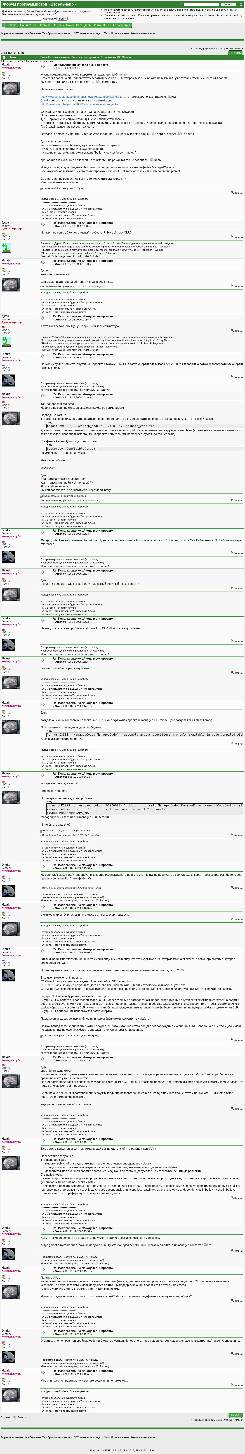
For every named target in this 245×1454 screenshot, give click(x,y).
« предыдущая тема (203, 48)
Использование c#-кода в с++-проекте (133, 33)
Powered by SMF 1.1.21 (104, 1450)
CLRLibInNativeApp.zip (53, 1035)
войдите (57, 11)
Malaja (6, 64)
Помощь (58, 25)
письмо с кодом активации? (39, 14)
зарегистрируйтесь (79, 11)
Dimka (6, 354)
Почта (97, 25)
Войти (107, 25)
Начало (11, 25)
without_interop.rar (51, 830)
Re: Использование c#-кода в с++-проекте (83, 222)
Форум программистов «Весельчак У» (23, 33)
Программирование (59, 33)
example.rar (48, 188)
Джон (5, 222)
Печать (236, 52)
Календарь (83, 25)
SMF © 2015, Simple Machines (137, 1450)
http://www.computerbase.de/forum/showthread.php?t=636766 (80, 96)
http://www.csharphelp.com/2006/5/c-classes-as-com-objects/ (79, 104)
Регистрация (121, 25)
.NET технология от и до (87, 33)
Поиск (70, 25)
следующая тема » (230, 48)
